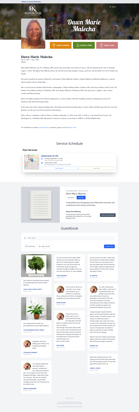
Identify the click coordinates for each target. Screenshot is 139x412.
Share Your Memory (108, 215)
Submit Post (109, 246)
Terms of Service (74, 403)
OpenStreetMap (71, 406)
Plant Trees (96, 168)
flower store (72, 127)
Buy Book (81, 197)
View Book (71, 197)
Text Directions (59, 168)
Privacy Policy (64, 403)
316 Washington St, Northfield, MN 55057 (58, 164)
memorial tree (44, 127)
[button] (32, 160)
